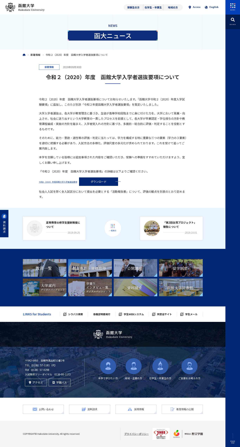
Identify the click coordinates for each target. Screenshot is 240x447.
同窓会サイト (164, 314)
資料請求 (4, 227)
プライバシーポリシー (136, 434)
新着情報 (35, 55)
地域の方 (173, 7)
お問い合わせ (46, 409)
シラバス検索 (75, 314)
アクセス (38, 382)
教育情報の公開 (185, 409)
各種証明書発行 (101, 314)
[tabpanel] (45, 268)
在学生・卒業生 (153, 7)
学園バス (61, 382)
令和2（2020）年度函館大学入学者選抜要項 (58, 181)
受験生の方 (133, 7)
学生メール (191, 314)
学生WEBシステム (134, 314)
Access (196, 7)
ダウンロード (98, 181)
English (214, 7)
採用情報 (139, 409)
